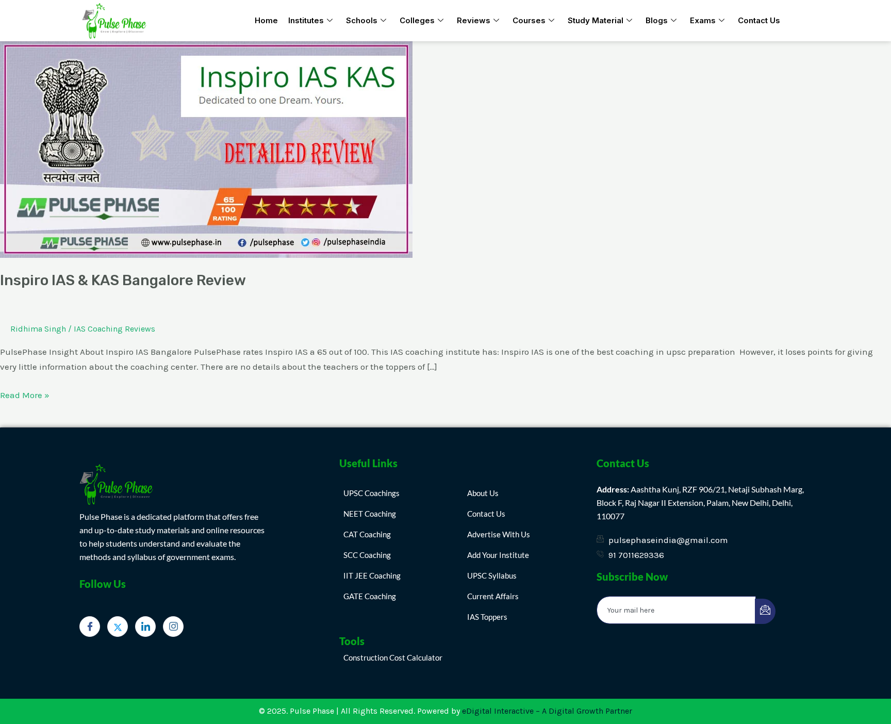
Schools (361, 20)
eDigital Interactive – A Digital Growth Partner (547, 711)
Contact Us (759, 20)
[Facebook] (89, 626)
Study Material (595, 20)
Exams (703, 20)
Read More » (25, 394)
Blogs (657, 20)
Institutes (306, 20)
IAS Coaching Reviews (114, 329)
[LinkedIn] (145, 626)
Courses (529, 20)
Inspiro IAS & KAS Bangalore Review (123, 280)
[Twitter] (117, 626)
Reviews (473, 20)
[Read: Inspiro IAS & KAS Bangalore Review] (206, 148)
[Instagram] (173, 626)
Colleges (417, 20)
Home (266, 20)
